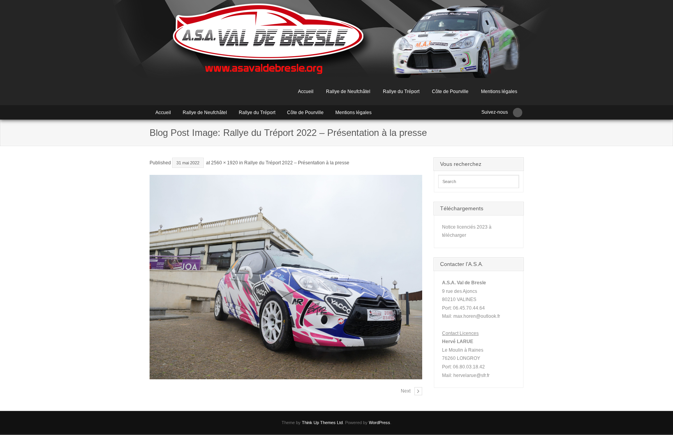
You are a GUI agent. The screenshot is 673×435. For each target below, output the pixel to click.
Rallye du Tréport (401, 91)
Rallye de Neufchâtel (348, 91)
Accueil (306, 91)
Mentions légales (499, 91)
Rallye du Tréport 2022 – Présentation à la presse (296, 163)
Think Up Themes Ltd (322, 422)
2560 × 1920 (224, 163)
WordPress (379, 422)
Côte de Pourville (450, 91)
